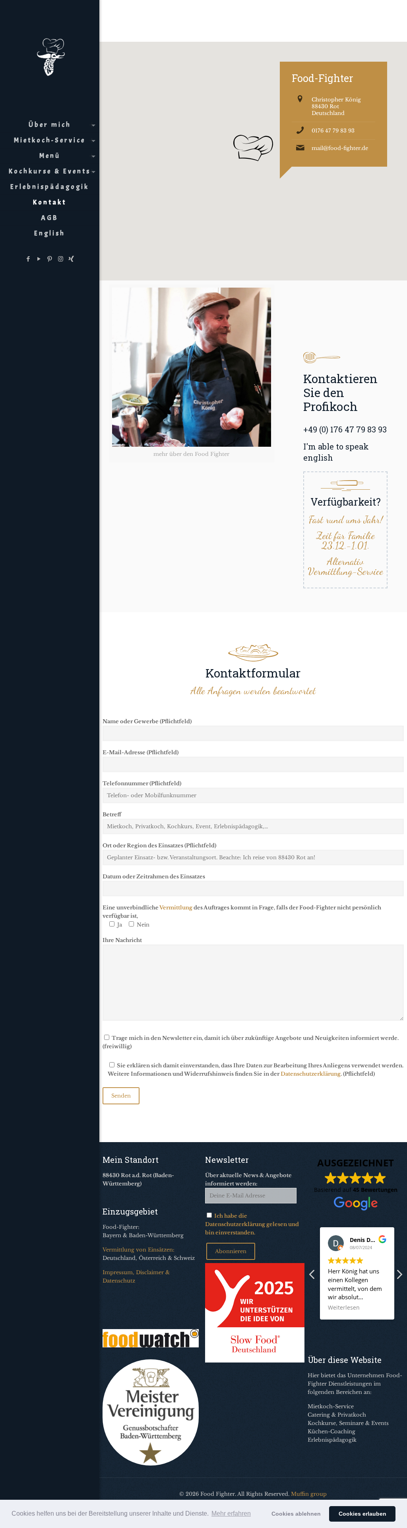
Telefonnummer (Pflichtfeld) (142, 783)
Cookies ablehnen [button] (296, 1513)
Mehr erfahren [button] (231, 1513)
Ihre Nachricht (122, 940)
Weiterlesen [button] (344, 1307)
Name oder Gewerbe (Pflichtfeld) (147, 721)
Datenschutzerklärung (311, 1074)
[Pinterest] (50, 259)
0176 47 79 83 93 (333, 130)
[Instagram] (60, 259)
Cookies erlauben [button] (362, 1513)
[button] (399, 1277)
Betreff (112, 814)
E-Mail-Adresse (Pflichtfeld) (140, 752)
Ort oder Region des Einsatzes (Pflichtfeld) (159, 845)
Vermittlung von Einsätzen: (138, 1249)
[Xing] (71, 259)
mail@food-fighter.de (340, 148)
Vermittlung (175, 907)
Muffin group (309, 1494)
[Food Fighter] (49, 55)
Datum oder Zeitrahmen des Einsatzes (154, 876)
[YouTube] (39, 259)
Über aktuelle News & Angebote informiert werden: (248, 1179)
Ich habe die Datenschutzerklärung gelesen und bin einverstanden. (252, 1224)
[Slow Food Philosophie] (254, 1360)
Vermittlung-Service (345, 571)
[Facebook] (28, 259)
